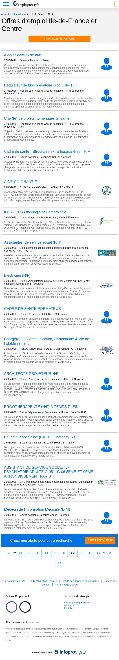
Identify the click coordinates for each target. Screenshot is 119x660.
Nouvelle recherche (59, 38)
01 (9, 553)
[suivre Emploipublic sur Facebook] (11, 607)
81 (29, 553)
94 (110, 553)
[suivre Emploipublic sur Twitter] (25, 607)
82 (37, 553)
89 (98, 553)
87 (81, 553)
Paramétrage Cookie (66, 584)
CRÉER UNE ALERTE (100, 540)
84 (55, 553)
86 (72, 553)
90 (59, 563)
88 (89, 553)
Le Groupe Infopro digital (76, 602)
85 (63, 553)
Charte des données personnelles (80, 581)
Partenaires (110, 581)
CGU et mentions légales (43, 581)
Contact (46, 584)
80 (20, 553)
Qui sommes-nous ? (14, 581)
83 (46, 553)
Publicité (68, 608)
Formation (69, 605)
